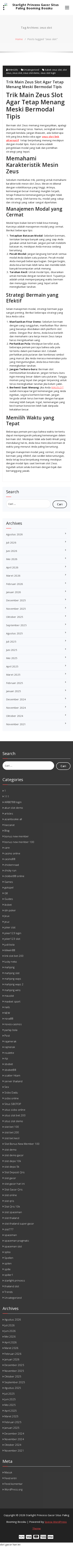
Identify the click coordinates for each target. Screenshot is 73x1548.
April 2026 (12, 567)
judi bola (9, 944)
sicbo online (11, 1098)
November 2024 (16, 707)
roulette (9, 1052)
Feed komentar (13, 1483)
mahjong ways (12, 978)
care (7, 847)
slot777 (8, 1229)
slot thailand (11, 1218)
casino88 (9, 859)
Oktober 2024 (14, 716)
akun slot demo (13, 807)
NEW (7, 1013)
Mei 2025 (11, 658)
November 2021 (16, 724)
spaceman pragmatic (16, 1240)
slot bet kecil (11, 1138)
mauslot (9, 995)
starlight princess (14, 1280)
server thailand (13, 1081)
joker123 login (12, 933)
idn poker (10, 910)
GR (6, 893)
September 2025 (16, 625)
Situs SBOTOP (12, 1104)
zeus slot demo (31, 72)
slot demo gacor (14, 1155)
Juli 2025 (11, 641)
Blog (6, 830)
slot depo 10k (12, 1161)
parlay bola (10, 1030)
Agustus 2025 (14, 633)
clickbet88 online (14, 876)
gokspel (8, 887)
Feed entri (10, 1478)
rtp (6, 1058)
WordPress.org (13, 1489)
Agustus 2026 (14, 534)
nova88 (8, 1018)
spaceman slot (13, 1246)
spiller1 (8, 1275)
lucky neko (10, 961)
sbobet (8, 1064)
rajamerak (10, 1041)
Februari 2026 (14, 584)
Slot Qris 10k (12, 1206)
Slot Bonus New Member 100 (21, 1143)
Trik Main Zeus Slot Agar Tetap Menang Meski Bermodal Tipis (35, 84)
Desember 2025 (16, 600)
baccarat (9, 825)
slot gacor (10, 1178)
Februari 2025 (14, 683)
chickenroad (11, 864)
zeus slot (17, 72)
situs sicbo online (14, 1109)
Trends (8, 1292)
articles (8, 813)
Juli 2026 (11, 542)
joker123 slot (12, 938)
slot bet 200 (11, 1132)
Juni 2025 (11, 650)
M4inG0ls (13, 69)
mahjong (9, 967)
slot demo (10, 1149)
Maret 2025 (13, 674)
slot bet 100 (11, 1126)
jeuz (6, 921)
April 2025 (12, 666)
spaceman (10, 1235)
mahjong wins (12, 990)
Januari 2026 (13, 592)
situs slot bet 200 (14, 1115)
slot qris (9, 1201)
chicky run (10, 870)
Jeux (6, 916)
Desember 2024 (16, 699)
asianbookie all (13, 819)
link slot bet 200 (13, 955)
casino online (12, 853)
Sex (6, 1087)
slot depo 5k (11, 1166)
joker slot (9, 927)
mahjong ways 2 (13, 984)
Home (19, 39)
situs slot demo (13, 1121)
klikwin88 (9, 950)
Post (7, 1035)
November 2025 (16, 608)
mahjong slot (12, 973)
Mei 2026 (11, 559)
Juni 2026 (11, 551)
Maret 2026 (13, 575)
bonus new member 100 (19, 842)
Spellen (8, 1257)
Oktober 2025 (14, 616)
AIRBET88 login (13, 802)
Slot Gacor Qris (13, 1189)
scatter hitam (12, 1075)
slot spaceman (13, 1212)
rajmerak (9, 1047)
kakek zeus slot (53, 69)
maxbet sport (12, 1001)
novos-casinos (13, 1024)
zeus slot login (48, 72)
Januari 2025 (13, 691)
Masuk (8, 1472)
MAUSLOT (57, 387)
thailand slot (11, 1286)
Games (8, 882)
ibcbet (8, 904)
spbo (7, 1252)
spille (7, 1269)
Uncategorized (31, 69)
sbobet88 (10, 1069)
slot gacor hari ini (14, 1183)
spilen (8, 1263)
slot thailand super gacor (19, 1223)
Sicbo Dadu (11, 1092)
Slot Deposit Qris (14, 1172)
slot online (10, 1195)
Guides (8, 899)
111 (6, 796)
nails (7, 1007)
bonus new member (16, 836)
